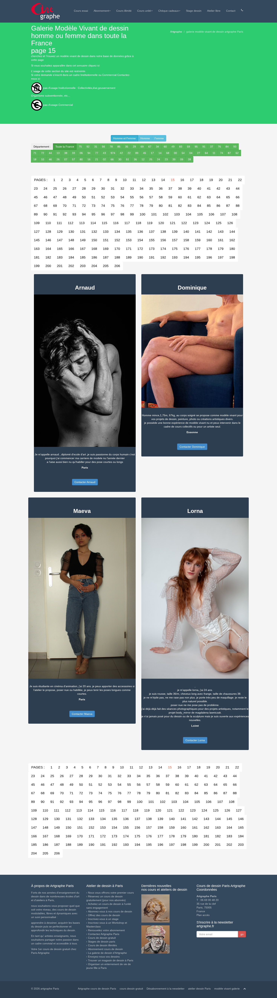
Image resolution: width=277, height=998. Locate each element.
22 (129, 152)
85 (118, 146)
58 (161, 197)
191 (152, 257)
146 (48, 240)
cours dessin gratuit (131, 988)
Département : (42, 146)
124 (207, 223)
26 (58, 159)
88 (238, 206)
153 (129, 240)
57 (73, 159)
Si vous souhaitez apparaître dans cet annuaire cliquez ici (65, 65)
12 (143, 159)
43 (104, 152)
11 (214, 152)
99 (132, 214)
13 (58, 152)
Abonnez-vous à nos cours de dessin (110, 911)
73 (93, 206)
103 (177, 214)
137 (152, 232)
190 (140, 257)
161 (220, 240)
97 (113, 214)
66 (112, 159)
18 (34, 159)
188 (117, 257)
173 (152, 249)
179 (220, 249)
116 (116, 223)
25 (150, 159)
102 (165, 214)
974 (113, 152)
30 (119, 159)
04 (190, 152)
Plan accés (203, 915)
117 (127, 223)
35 (126, 146)
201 (60, 266)
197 (220, 257)
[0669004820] (242, 10)
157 (175, 240)
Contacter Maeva (82, 713)
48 (65, 197)
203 (83, 266)
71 (34, 152)
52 (103, 197)
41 (209, 188)
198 (232, 257)
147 (60, 240)
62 (237, 152)
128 (48, 232)
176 (186, 249)
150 (94, 240)
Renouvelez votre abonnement (106, 930)
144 (232, 232)
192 (163, 257)
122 (184, 223)
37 (211, 146)
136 (140, 232)
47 (55, 197)
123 (195, 223)
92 (88, 146)
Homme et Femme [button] (124, 138)
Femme (159, 138)
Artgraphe (176, 31)
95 (196, 146)
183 (60, 257)
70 (65, 206)
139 (175, 232)
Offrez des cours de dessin (104, 915)
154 (140, 240)
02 (104, 159)
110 (48, 223)
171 (129, 249)
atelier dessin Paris (199, 988)
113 (82, 223)
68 (167, 152)
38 (65, 152)
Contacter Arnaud (84, 482)
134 (117, 232)
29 (134, 146)
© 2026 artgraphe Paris (45, 988)
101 (154, 214)
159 (197, 240)
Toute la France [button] (64, 146)
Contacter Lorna (195, 740)
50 (84, 197)
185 (83, 257)
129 (60, 232)
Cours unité (144, 10)
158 (186, 240)
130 (71, 232)
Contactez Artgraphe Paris (103, 934)
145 (37, 240)
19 (211, 180)
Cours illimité (124, 10)
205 (106, 266)
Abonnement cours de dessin (105, 949)
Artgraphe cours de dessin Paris (97, 988)
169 (106, 249)
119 (149, 223)
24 (158, 159)
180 (232, 249)
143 (220, 232)
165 (60, 249)
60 (165, 146)
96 (103, 214)
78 (111, 146)
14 (159, 152)
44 (50, 152)
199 (37, 266)
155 (152, 240)
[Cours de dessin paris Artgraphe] (45, 11)
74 (221, 152)
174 (163, 249)
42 (121, 152)
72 (42, 152)
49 (172, 146)
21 (96, 159)
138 (163, 232)
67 (149, 146)
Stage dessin (193, 10)
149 (83, 240)
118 (138, 223)
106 (211, 214)
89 (136, 152)
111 (59, 223)
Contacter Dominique (192, 446)
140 (186, 232)
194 (186, 257)
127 (37, 232)
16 (88, 159)
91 (203, 146)
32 (122, 188)
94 (88, 152)
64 (206, 152)
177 (197, 249)
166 (71, 249)
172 (140, 249)
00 (175, 152)
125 (218, 223)
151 (106, 240)
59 (188, 146)
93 (234, 146)
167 (83, 249)
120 (161, 223)
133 (106, 232)
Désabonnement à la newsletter (165, 988)
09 (181, 159)
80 (81, 159)
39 (173, 159)
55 (132, 197)
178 (209, 249)
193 (175, 257)
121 (172, 223)
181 (37, 257)
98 (122, 214)
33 (73, 152)
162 (232, 240)
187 (106, 257)
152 (117, 240)
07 (65, 159)
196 (209, 257)
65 (228, 197)
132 (94, 232)
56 (103, 146)
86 (218, 206)
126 (230, 223)
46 (50, 159)
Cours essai (81, 10)
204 (94, 266)
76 (219, 146)
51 (127, 159)
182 (48, 257)
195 (197, 257)
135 (129, 232)
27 (198, 152)
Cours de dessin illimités (102, 945)
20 (221, 180)
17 (152, 152)
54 (183, 152)
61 (189, 197)
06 (81, 152)
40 (199, 188)
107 (223, 214)
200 (48, 266)
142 (209, 232)
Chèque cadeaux (168, 10)
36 (135, 159)
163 (37, 249)
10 (42, 159)
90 (45, 214)
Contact (230, 10)
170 (117, 249)
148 (71, 240)
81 (170, 206)
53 (113, 197)
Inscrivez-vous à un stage (103, 918)
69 (142, 146)
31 (95, 146)
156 (163, 240)
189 (129, 257)
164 (48, 249)
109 (37, 223)
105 (200, 214)
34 (157, 146)
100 (142, 214)
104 (188, 214)
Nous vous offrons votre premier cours (111, 892)
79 (151, 206)
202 (71, 266)
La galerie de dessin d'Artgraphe (107, 952)
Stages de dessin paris (101, 941)
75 (80, 146)
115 (104, 223)
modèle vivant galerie (227, 988)
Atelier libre (213, 10)
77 (96, 152)
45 (144, 152)
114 (93, 223)
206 (117, 266)
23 (166, 159)
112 (70, 223)
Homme (145, 138)
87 (229, 152)
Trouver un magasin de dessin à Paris (110, 960)
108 (234, 214)
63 (209, 197)
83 (180, 146)
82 (180, 206)
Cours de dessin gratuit (102, 937)
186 (94, 257)
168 (94, 249)
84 (227, 146)
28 (189, 159)
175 (175, 249)
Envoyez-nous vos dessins (104, 956)
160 (209, 240)
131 (83, 232)
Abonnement (101, 10)
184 (71, 257)
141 (197, 232)
